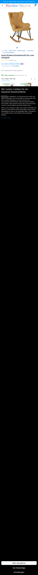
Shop (5, 50)
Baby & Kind (12, 50)
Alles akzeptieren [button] (19, 563)
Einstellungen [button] (19, 572)
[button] (16, 64)
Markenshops (21, 50)
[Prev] (31, 79)
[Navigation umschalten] (2, 5)
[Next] (35, 79)
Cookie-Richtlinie (6, 118)
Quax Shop (30, 50)
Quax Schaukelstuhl (8, 52)
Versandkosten (16, 66)
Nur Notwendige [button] (19, 568)
